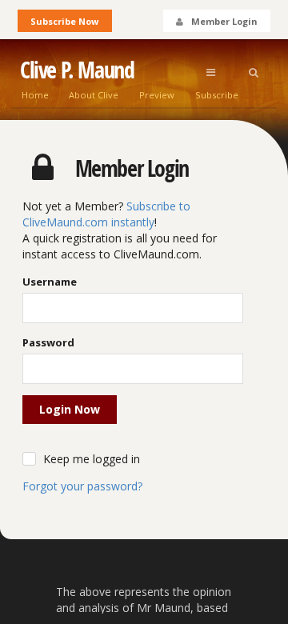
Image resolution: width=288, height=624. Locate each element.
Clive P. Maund (77, 70)
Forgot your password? (82, 486)
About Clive (93, 95)
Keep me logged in (91, 459)
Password (48, 342)
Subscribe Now (64, 21)
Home (35, 95)
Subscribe (216, 95)
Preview (156, 95)
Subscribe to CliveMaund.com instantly (106, 214)
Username (49, 281)
